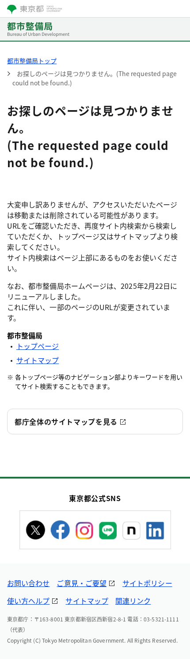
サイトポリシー (147, 583)
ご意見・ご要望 (81, 583)
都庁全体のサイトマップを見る (66, 421)
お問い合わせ (28, 583)
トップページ (37, 346)
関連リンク (133, 600)
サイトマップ (37, 360)
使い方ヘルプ (28, 600)
